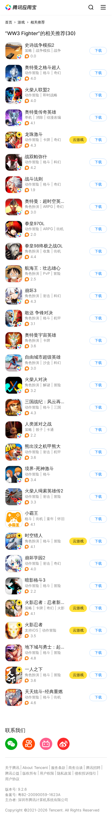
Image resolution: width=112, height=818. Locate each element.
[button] (21, 7)
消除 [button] (39, 117)
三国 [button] (57, 407)
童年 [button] (50, 518)
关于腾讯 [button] (12, 767)
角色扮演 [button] (32, 206)
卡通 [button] (50, 429)
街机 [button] (60, 229)
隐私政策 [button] (64, 773)
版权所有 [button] (29, 773)
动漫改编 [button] (54, 117)
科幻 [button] (57, 162)
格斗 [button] (46, 72)
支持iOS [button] (31, 630)
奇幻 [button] (57, 72)
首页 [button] (8, 22)
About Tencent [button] (35, 767)
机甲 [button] (57, 318)
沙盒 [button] (46, 362)
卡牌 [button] (46, 139)
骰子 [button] (39, 429)
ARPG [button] (48, 206)
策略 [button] (28, 50)
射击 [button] (46, 295)
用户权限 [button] (47, 773)
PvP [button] (46, 273)
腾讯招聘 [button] (93, 767)
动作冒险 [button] (32, 72)
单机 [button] (28, 117)
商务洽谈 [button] (75, 767)
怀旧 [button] (61, 518)
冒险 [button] (57, 273)
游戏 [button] (21, 22)
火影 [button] (61, 608)
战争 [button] (57, 50)
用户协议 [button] (12, 779)
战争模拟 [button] (43, 50)
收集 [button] (46, 251)
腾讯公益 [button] (12, 773)
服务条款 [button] (58, 767)
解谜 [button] (46, 385)
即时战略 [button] (50, 95)
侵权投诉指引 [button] (85, 773)
